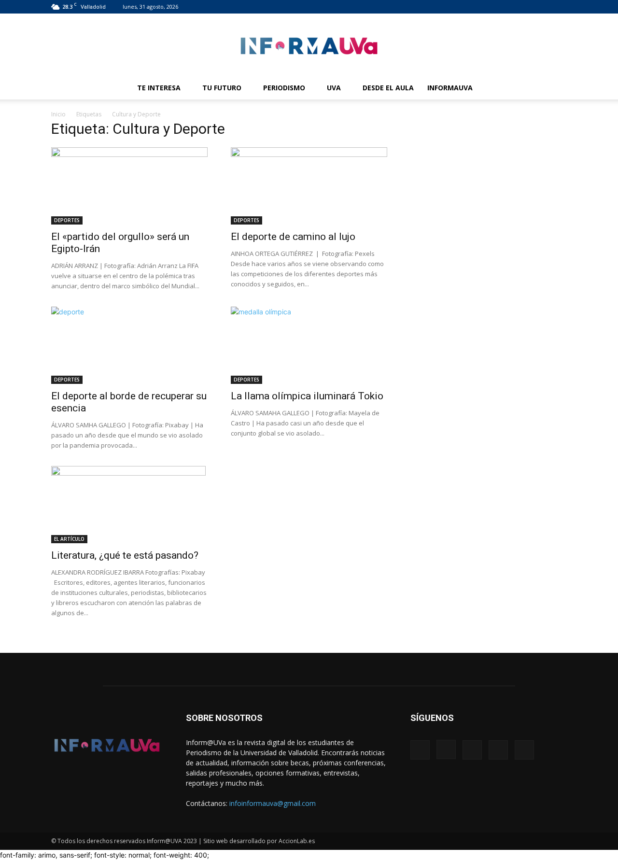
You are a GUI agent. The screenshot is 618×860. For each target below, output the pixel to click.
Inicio (58, 114)
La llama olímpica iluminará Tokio (307, 396)
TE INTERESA (159, 87)
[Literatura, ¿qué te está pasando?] (129, 504)
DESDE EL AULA (388, 87)
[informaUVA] (309, 45)
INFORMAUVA (450, 87)
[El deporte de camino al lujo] (309, 186)
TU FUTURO (221, 87)
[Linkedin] (527, 7)
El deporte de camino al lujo (293, 236)
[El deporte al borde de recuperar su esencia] (129, 345)
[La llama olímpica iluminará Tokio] (309, 345)
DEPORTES (67, 220)
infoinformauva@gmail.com (272, 803)
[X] (543, 7)
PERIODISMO (284, 87)
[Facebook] (496, 7)
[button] (555, 88)
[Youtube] (559, 7)
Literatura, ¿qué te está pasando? (124, 555)
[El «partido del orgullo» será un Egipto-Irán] (129, 186)
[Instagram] (512, 7)
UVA (334, 87)
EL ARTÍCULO (69, 539)
